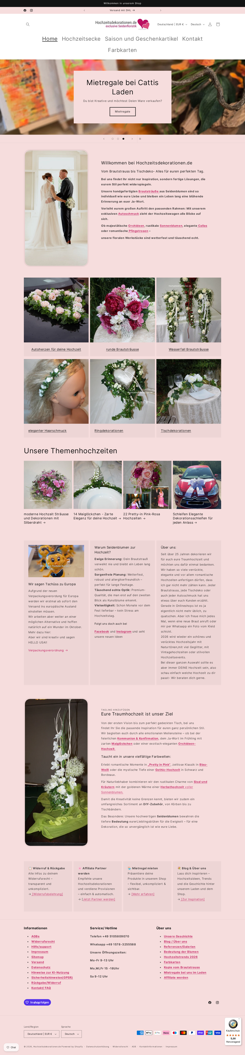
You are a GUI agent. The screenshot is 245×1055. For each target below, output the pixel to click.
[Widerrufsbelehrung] (47, 894)
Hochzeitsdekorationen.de (47, 1046)
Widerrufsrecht (120, 1046)
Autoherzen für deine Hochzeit (56, 349)
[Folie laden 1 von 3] (112, 138)
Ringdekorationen (109, 430)
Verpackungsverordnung (46, 650)
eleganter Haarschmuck (47, 430)
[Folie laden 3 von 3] (123, 138)
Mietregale (122, 111)
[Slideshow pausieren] (141, 139)
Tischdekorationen (176, 430)
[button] (28, 24)
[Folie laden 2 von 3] (118, 138)
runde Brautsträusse (122, 349)
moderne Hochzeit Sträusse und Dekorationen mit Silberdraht (46, 518)
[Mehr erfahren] (142, 894)
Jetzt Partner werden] (99, 899)
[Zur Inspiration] (192, 899)
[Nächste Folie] (132, 139)
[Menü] (239, 1020)
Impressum (171, 1046)
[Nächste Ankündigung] (161, 10)
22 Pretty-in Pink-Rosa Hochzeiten (141, 516)
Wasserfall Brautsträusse (189, 349)
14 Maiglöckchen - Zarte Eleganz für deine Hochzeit (95, 516)
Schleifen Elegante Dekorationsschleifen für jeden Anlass (193, 518)
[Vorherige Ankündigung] (84, 10)
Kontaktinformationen (151, 1046)
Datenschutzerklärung (97, 1046)
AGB (134, 1046)
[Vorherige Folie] (104, 139)
